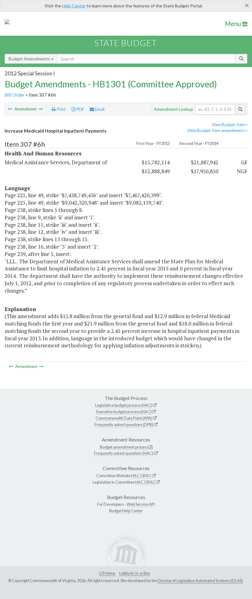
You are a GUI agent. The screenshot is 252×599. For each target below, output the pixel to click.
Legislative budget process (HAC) (123, 405)
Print (61, 109)
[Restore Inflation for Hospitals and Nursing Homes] (41, 108)
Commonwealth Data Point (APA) (124, 418)
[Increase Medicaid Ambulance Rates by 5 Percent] (10, 108)
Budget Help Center (126, 510)
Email (99, 109)
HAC (135, 475)
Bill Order (15, 95)
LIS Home (107, 573)
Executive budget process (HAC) (123, 411)
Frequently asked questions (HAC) (123, 453)
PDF (79, 109)
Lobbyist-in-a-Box (134, 573)
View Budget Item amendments (216, 130)
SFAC (146, 475)
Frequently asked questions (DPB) (123, 424)
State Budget (125, 43)
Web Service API (141, 504)
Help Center (74, 5)
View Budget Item (229, 124)
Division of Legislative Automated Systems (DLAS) (200, 580)
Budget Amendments (30, 58)
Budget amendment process (124, 447)
